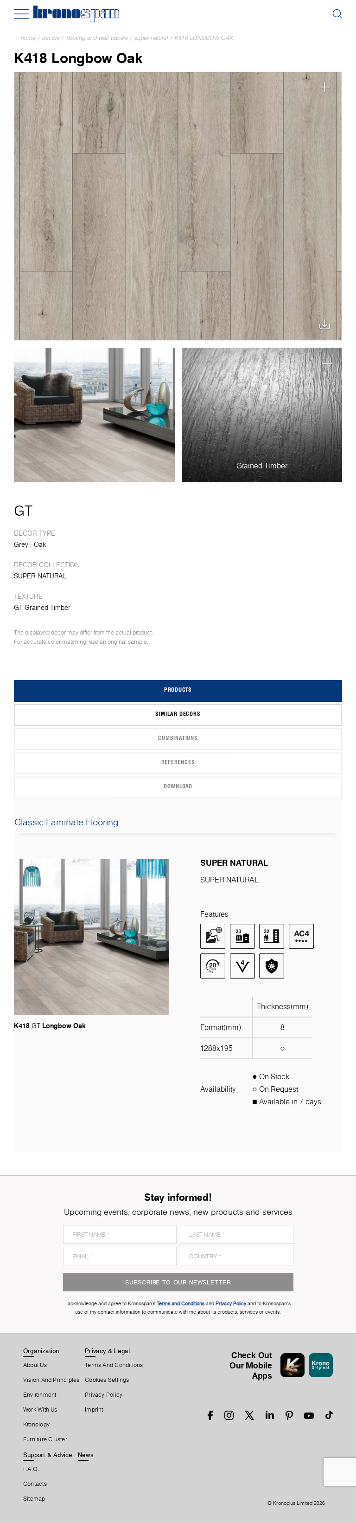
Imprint (94, 1409)
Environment (39, 1395)
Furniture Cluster (45, 1439)
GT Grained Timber (42, 607)
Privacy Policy (103, 1395)
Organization (41, 1350)
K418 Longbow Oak (204, 38)
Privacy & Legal (107, 1350)
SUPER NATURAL (151, 38)
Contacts (35, 1484)
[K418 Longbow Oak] (178, 206)
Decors (51, 38)
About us (35, 1365)
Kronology (36, 1424)
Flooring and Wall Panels (97, 38)
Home (28, 38)
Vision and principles (51, 1380)
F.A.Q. (31, 1469)
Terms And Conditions (114, 1365)
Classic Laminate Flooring (66, 822)
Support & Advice (48, 1454)
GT (23, 510)
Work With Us (40, 1409)
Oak (40, 544)
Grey (21, 544)
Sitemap (34, 1499)
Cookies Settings (107, 1380)
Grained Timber (261, 466)
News (86, 1454)
